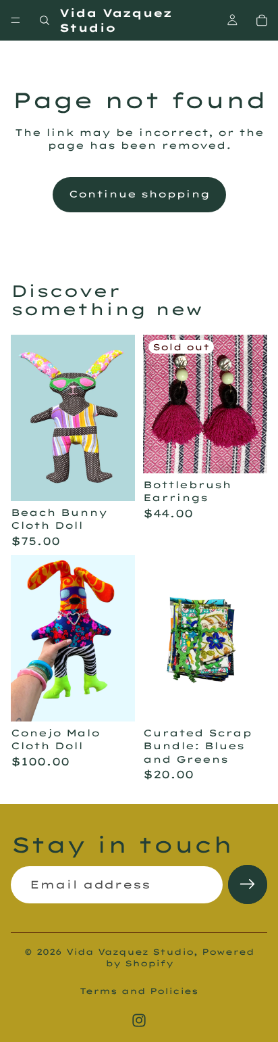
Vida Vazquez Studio (130, 952)
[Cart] (262, 20)
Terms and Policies (139, 991)
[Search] (44, 20)
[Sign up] (247, 884)
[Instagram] (139, 1020)
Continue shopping (139, 194)
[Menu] (15, 20)
